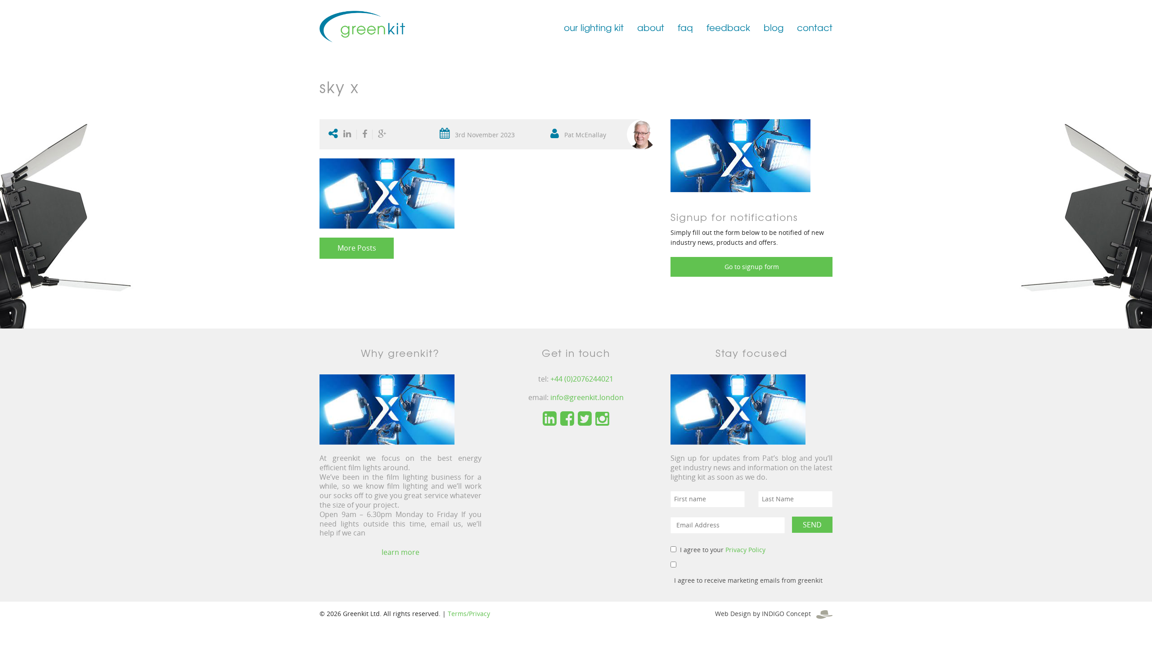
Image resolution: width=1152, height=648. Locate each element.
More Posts (357, 248)
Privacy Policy (745, 549)
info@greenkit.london (587, 397)
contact (814, 27)
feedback (728, 27)
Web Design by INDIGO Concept (765, 613)
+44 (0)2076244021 (581, 379)
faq (685, 27)
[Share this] (365, 135)
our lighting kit (594, 27)
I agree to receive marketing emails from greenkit (748, 580)
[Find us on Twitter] (585, 419)
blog (773, 27)
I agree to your (722, 549)
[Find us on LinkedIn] (550, 419)
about (650, 27)
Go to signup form (751, 266)
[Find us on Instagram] (602, 419)
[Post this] (349, 135)
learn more (400, 552)
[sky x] (740, 155)
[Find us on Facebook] (567, 419)
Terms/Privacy (469, 613)
